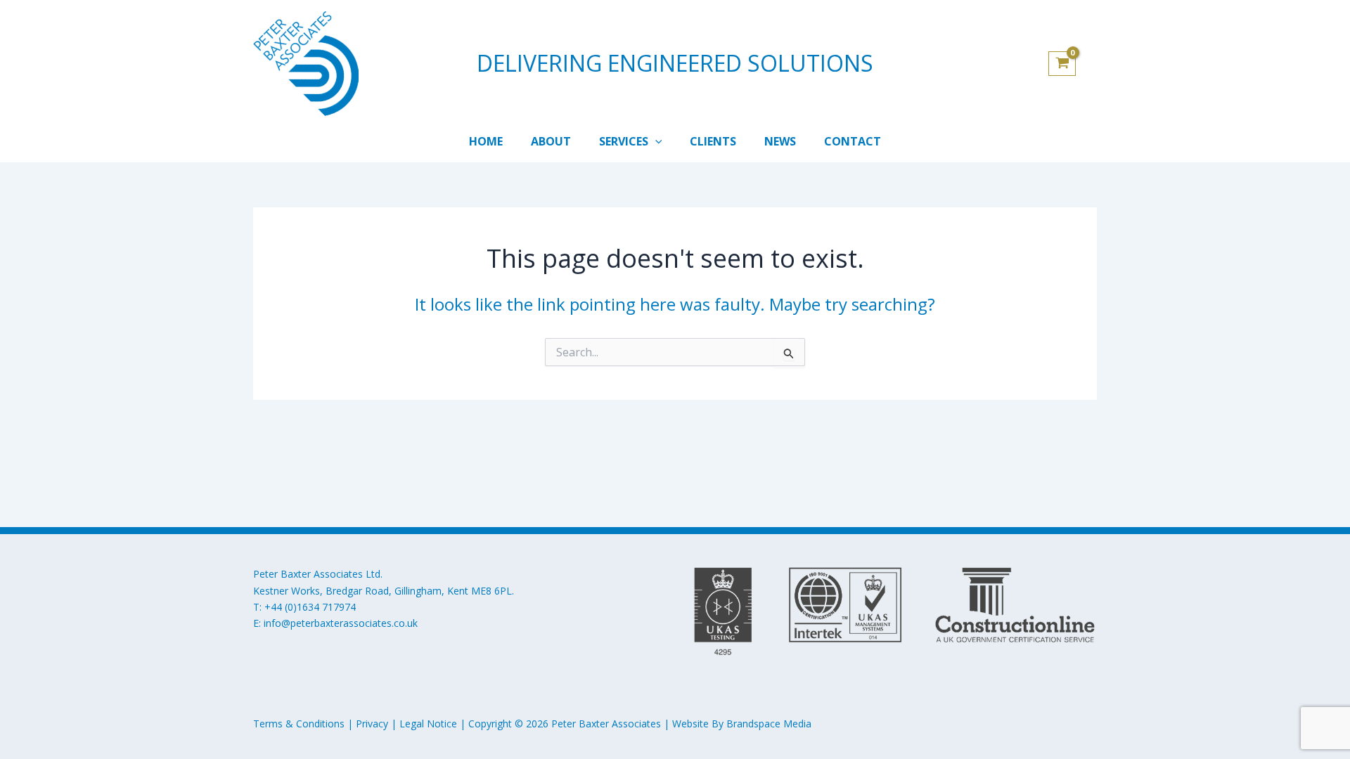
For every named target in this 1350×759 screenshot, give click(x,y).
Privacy (372, 723)
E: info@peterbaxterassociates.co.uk (335, 623)
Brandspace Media (768, 723)
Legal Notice (428, 723)
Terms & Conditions (299, 723)
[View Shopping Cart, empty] (1072, 64)
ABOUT (551, 141)
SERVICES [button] (623, 141)
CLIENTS (713, 141)
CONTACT (852, 141)
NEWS (780, 141)
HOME (486, 141)
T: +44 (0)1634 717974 (304, 607)
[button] (655, 141)
